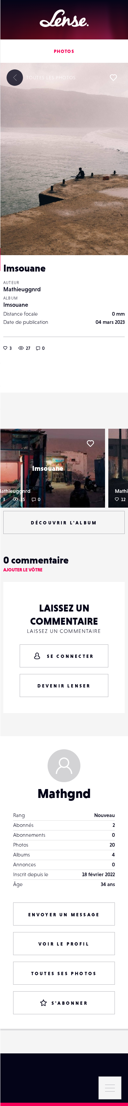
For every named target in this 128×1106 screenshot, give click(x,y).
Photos (64, 51)
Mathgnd (64, 793)
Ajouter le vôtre (22, 569)
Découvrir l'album (64, 522)
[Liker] (113, 77)
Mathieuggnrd (22, 289)
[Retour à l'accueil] (64, 18)
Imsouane (15, 304)
